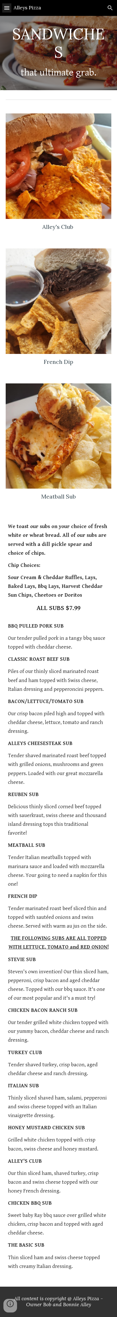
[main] (58, 53)
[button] (7, 8)
